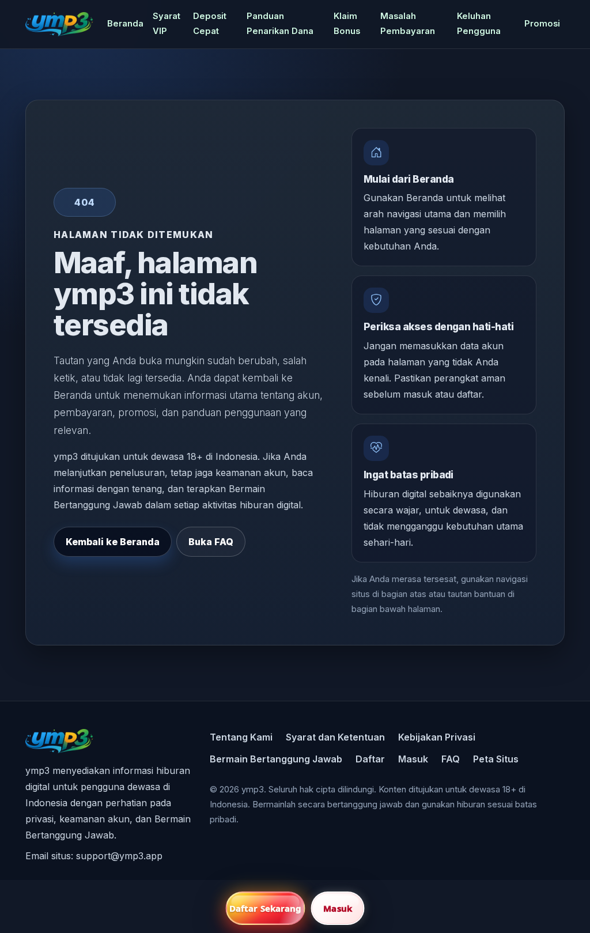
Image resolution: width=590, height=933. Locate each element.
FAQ (450, 759)
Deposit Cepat (209, 23)
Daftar (370, 759)
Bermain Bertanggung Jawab (276, 759)
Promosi (542, 23)
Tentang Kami (241, 737)
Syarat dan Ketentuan (335, 737)
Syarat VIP (166, 23)
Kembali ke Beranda (113, 541)
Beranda (125, 23)
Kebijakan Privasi (436, 737)
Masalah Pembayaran (407, 23)
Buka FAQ (210, 541)
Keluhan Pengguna (479, 23)
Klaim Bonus (347, 23)
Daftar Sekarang (265, 908)
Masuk (413, 759)
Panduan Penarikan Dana (280, 23)
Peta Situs (496, 759)
